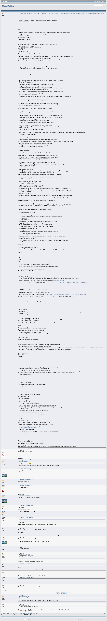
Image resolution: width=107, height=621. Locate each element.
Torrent (11, 5)
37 (26, 613)
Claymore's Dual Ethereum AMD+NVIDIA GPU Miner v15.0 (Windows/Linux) (29, 12)
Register (11, 6)
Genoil (2, 505)
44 (31, 613)
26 (18, 613)
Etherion (94, 13)
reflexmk (97, 13)
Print (104, 613)
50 (35, 613)
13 (9, 613)
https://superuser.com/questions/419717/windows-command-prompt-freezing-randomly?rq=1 (30, 426)
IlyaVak (100, 13)
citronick (25, 13)
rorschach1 (63, 13)
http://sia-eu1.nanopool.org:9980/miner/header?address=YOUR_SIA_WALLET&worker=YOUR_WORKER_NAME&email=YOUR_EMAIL (66, 294)
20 (14, 613)
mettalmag (44, 13)
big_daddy (74, 13)
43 (30, 613)
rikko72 (52, 13)
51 (36, 613)
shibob (57, 13)
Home (3, 6)
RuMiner (102, 13)
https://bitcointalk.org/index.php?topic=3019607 (26, 448)
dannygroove (3, 469)
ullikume (92, 13)
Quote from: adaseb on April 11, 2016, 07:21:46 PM (24, 605)
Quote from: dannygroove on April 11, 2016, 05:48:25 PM (24, 554)
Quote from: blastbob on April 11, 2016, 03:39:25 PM (24, 461)
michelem (40, 13)
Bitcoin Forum (3, 614)
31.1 (9, 5)
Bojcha (28, 13)
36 (25, 613)
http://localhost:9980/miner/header (57, 280)
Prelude (23, 13)
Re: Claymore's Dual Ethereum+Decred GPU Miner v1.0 (27, 459)
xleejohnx (84, 13)
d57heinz (37, 13)
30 (21, 613)
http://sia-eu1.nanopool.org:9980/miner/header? (59, 284)
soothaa (77, 13)
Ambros (86, 13)
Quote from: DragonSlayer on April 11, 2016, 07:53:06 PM (24, 596)
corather (34, 13)
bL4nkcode (69, 13)
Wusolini (49, 13)
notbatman (31, 13)
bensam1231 (3, 511)
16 (11, 613)
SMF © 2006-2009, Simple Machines (56, 619)
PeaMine (54, 13)
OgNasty (47, 13)
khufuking (66, 13)
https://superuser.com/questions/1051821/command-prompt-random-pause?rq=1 (28, 427)
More (13, 6)
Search (7, 6)
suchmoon (60, 13)
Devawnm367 (80, 13)
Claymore (3, 12)
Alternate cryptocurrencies (8, 614)
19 (13, 613)
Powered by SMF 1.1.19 (49, 619)
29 (20, 613)
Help (5, 6)
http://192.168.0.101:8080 (29, 498)
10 (7, 613)
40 (28, 613)
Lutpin (71, 13)
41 (29, 613)
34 (24, 613)
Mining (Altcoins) (14, 614)
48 (34, 613)
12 (8, 613)
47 (33, 613)
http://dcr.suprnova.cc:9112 (44, 498)
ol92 (2, 479)
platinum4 (89, 13)
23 (16, 613)
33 (23, 613)
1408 (37, 613)
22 (15, 613)
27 (19, 613)
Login (8, 6)
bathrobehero (3, 485)
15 (10, 613)
